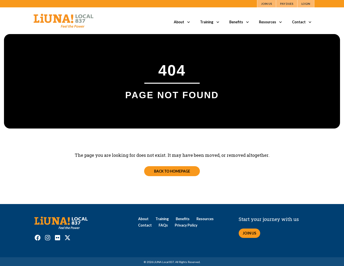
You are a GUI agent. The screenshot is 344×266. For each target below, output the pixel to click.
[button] (38, 238)
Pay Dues (286, 3)
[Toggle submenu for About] (188, 22)
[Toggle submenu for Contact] (310, 22)
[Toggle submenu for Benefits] (247, 22)
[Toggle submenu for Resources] (280, 22)
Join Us (266, 3)
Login (305, 3)
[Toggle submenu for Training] (218, 22)
